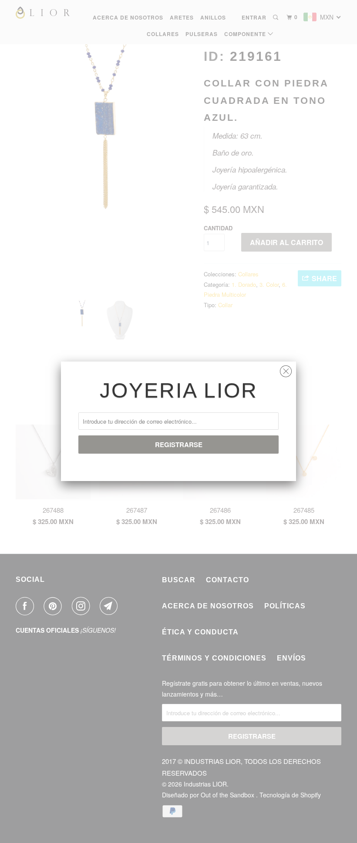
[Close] (286, 369)
